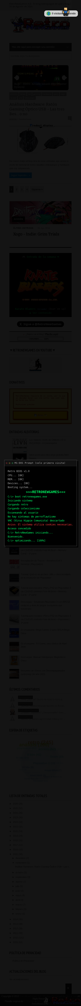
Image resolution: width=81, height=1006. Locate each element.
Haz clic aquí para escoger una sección (33, 47)
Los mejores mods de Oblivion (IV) (46, 485)
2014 (15, 919)
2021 (15, 826)
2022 (15, 822)
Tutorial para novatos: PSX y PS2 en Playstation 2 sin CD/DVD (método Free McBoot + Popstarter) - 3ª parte (46, 619)
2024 (15, 813)
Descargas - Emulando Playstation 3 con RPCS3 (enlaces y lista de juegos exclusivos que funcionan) (45, 605)
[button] (64, 10)
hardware (47, 94)
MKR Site (42, 1001)
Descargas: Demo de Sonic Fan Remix (49, 500)
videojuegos (30, 98)
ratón (63, 94)
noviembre (21, 862)
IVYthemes (29, 1001)
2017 (15, 845)
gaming (36, 94)
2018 (15, 840)
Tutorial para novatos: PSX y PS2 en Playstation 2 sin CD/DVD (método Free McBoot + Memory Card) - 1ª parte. (46, 550)
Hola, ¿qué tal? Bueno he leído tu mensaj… (43, 699)
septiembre (21, 877)
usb (20, 98)
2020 (15, 831)
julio (18, 886)
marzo (19, 904)
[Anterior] (17, 78)
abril (18, 900)
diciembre (21, 858)
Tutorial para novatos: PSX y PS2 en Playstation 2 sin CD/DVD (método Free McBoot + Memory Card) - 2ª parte (46, 591)
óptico (56, 94)
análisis (14, 94)
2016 (15, 849)
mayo (19, 895)
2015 (15, 854)
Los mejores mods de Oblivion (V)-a (47, 440)
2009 (15, 942)
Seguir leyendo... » (20, 175)
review (13, 98)
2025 (15, 808)
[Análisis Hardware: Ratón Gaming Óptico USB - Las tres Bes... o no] (40, 156)
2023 (15, 817)
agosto (19, 881)
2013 (15, 924)
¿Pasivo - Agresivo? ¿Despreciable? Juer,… (43, 712)
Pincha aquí (51, 334)
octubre (20, 872)
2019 (15, 836)
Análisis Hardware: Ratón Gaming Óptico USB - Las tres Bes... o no (37, 109)
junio (18, 891)
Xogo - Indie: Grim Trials (36, 234)
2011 (15, 933)
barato (23, 94)
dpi (29, 94)
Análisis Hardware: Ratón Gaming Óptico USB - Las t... (42, 866)
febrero (19, 909)
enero (19, 913)
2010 (15, 937)
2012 (15, 928)
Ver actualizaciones (19, 979)
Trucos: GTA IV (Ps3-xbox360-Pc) (46, 515)
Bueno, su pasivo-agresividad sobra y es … (43, 719)
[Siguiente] (64, 78)
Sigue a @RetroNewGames (40, 324)
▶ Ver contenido (41, 312)
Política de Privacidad (23, 961)
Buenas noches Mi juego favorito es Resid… (43, 706)
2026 (15, 803)
